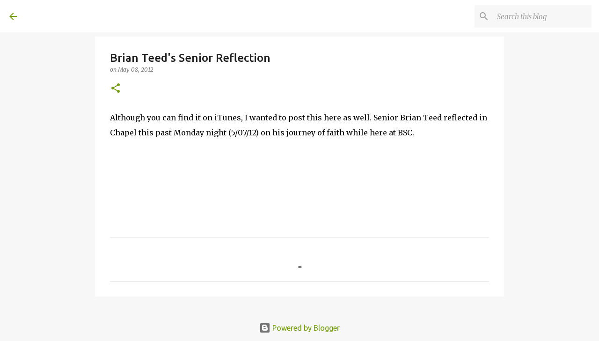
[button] (115, 88)
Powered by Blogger (305, 328)
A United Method (85, 15)
